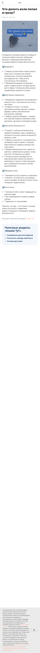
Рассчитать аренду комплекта (20, 238)
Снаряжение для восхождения (20, 235)
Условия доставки (15, 241)
